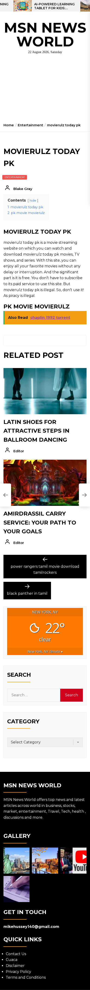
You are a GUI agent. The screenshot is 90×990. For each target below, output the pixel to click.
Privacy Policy (18, 971)
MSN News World (45, 34)
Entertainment (15, 177)
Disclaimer (15, 965)
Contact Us (16, 954)
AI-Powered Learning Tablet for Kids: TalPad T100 (54, 6)
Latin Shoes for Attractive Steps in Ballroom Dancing (36, 431)
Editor (18, 451)
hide (33, 200)
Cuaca (11, 959)
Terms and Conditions (26, 977)
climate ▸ (45, 651)
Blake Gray (22, 189)
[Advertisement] (45, 90)
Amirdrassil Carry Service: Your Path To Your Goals (39, 522)
